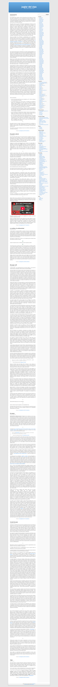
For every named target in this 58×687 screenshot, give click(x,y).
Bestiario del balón (41, 156)
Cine (40, 86)
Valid (41, 198)
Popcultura (40, 184)
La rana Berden (41, 138)
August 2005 (41, 73)
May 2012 (40, 22)
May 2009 (40, 38)
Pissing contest (41, 103)
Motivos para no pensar (42, 178)
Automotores (13, 14)
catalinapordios (41, 158)
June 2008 (40, 46)
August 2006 (41, 63)
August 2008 (41, 44)
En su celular (41, 113)
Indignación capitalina (42, 120)
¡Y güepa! (40, 155)
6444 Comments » (27, 410)
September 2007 (41, 53)
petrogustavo (18, 432)
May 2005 (40, 75)
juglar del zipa (29, 7)
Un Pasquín (41, 128)
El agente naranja (41, 163)
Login (40, 197)
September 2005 (41, 72)
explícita (26, 456)
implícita (23, 456)
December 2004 (41, 79)
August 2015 (41, 17)
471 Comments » (26, 518)
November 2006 (41, 61)
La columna (40, 137)
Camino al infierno (41, 85)
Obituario (40, 100)
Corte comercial (41, 135)
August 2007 (41, 54)
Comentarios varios (41, 160)
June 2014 (40, 18)
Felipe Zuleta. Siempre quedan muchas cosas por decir (43, 167)
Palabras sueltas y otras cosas (43, 180)
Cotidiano (40, 88)
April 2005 (40, 76)
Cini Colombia (41, 134)
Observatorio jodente (42, 101)
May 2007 (40, 56)
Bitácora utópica (41, 131)
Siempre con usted (41, 188)
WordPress (34, 683)
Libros (40, 97)
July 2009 (40, 36)
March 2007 (41, 58)
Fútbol (40, 93)
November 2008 (41, 42)
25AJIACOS (41, 144)
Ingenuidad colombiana (42, 95)
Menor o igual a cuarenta (42, 121)
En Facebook (41, 111)
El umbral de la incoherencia (43, 166)
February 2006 (41, 68)
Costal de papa (14, 522)
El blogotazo (41, 164)
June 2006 (40, 65)
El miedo (12, 413)
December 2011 (41, 25)
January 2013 (41, 21)
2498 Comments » (27, 261)
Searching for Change (42, 187)
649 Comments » (26, 130)
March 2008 (41, 48)
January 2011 (41, 29)
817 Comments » (26, 225)
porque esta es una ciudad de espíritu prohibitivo (17, 463)
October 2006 (41, 62)
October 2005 (41, 71)
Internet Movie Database (42, 148)
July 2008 (40, 45)
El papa (40, 91)
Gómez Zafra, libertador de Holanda (44, 118)
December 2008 (41, 41)
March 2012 (41, 23)
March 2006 (41, 67)
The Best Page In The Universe (43, 151)
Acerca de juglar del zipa (42, 82)
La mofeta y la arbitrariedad (17, 228)
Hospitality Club (41, 147)
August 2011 (41, 27)
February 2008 (41, 49)
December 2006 (41, 60)
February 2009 (41, 40)
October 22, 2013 (23, 362)
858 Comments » (26, 677)
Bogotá (40, 84)
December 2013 (41, 19)
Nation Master (41, 149)
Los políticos (41, 99)
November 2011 (41, 26)
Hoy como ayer (41, 169)
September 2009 (41, 35)
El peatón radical (14, 134)
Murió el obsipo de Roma (42, 122)
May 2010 (40, 31)
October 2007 (41, 52)
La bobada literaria (41, 173)
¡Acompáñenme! (30, 675)
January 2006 (41, 69)
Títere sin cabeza (41, 141)
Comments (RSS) (31, 684)
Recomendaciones (41, 105)
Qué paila (40, 185)
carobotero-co (41, 133)
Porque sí (40, 104)
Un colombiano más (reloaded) (43, 192)
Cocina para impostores (42, 159)
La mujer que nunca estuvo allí (43, 174)
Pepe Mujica (32, 629)
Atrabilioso (40, 154)
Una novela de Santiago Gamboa (43, 124)
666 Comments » (26, 656)
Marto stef (40, 177)
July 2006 (40, 64)
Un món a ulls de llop (42, 193)
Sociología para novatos (42, 189)
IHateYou (40, 170)
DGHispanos (41, 162)
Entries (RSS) (26, 684)
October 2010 (41, 30)
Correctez (40, 87)
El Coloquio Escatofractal (42, 146)
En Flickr (40, 112)
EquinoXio (40, 127)
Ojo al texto (40, 139)
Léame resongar (41, 175)
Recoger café (13, 265)
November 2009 (41, 33)
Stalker (22, 508)
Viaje (11, 660)
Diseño (40, 89)
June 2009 (40, 37)
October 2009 (41, 34)
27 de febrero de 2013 (25, 435)
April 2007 (40, 57)
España (40, 92)
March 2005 (41, 77)
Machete (40, 176)
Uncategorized (21, 130)
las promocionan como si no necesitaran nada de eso (22, 44)
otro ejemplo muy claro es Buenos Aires (20, 453)
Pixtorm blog (41, 183)
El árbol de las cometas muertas (43, 117)
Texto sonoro (41, 191)
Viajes (40, 108)
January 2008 (41, 50)
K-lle (40, 171)
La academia (41, 96)
